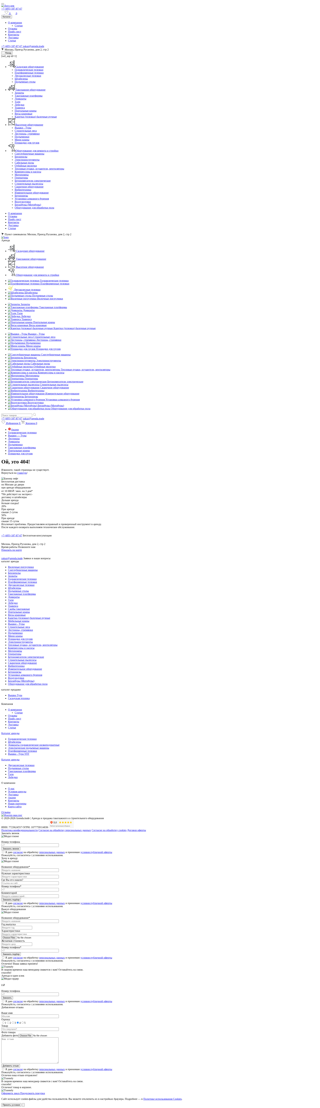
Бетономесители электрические (33, 180)
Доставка (13, 37)
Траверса (20, 107)
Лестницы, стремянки (27, 133)
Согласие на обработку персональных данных (64, 830)
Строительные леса (26, 130)
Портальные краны (25, 110)
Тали (17, 101)
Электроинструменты (27, 159)
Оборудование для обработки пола (34, 207)
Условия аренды (17, 791)
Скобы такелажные (19, 609)
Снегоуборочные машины (29, 153)
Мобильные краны (18, 621)
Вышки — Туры (17, 435)
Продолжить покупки (32, 1093)
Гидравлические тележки (29, 69)
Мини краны (22, 139)
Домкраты (20, 98)
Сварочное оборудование (29, 186)
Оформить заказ (10, 1093)
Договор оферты (136, 830)
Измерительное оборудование (32, 192)
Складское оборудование (30, 66)
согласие (18, 852)
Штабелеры (21, 78)
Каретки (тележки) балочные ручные (36, 116)
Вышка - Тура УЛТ (18, 753)
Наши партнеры (17, 803)
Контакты (13, 34)
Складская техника (19, 698)
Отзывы (12, 28)
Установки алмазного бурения (32, 198)
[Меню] (2, 3)
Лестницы (14, 438)
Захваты (19, 92)
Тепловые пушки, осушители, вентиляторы (39, 168)
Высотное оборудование (29, 124)
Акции (15, 429)
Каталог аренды (10, 733)
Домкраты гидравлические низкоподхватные (34, 744)
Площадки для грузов (27, 142)
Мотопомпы (22, 174)
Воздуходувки (23, 201)
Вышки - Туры (23, 127)
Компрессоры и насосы (28, 171)
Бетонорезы (21, 195)
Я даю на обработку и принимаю (58, 852)
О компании (15, 22)
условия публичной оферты (96, 852)
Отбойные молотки (26, 165)
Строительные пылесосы (29, 183)
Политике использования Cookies (162, 1099)
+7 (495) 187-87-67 (11, 8)
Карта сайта (15, 806)
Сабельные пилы (24, 162)
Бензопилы (21, 156)
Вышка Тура (15, 695)
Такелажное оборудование (30, 89)
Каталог (7, 16)
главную (22, 472)
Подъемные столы (25, 81)
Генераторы (21, 177)
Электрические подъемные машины (28, 747)
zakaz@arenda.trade (33, 46)
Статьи (19, 25)
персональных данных (52, 852)
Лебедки (19, 104)
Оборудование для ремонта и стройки (36, 150)
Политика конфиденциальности (19, 830)
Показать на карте (11, 550)
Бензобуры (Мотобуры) (28, 204)
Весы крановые (23, 113)
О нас (11, 788)
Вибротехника (23, 189)
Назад (7, 53)
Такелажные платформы (28, 95)
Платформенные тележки (29, 72)
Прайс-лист (14, 31)
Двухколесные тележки (28, 75)
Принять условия (11, 1105)
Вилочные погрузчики (21, 567)
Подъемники (22, 136)
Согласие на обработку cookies (109, 830)
